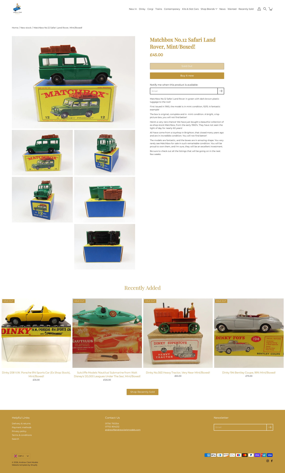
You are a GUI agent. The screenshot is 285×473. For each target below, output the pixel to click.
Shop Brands (208, 9)
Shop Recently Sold (142, 391)
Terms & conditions (22, 435)
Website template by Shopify (24, 465)
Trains (158, 9)
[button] (265, 9)
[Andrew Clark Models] (17, 8)
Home (15, 27)
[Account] (259, 9)
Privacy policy (19, 431)
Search (15, 439)
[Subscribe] (220, 91)
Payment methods (21, 427)
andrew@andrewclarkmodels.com (123, 429)
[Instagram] (267, 461)
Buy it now (187, 75)
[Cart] (270, 9)
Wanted (232, 9)
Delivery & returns (21, 423)
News (222, 9)
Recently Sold (246, 9)
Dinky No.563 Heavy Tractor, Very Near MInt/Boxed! (178, 372)
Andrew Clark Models (28, 462)
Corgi (150, 9)
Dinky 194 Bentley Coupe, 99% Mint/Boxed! (249, 372)
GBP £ (21, 456)
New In (133, 9)
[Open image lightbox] (42, 153)
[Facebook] (271, 461)
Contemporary (172, 9)
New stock (25, 27)
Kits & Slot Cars (190, 9)
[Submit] (269, 427)
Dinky (142, 9)
